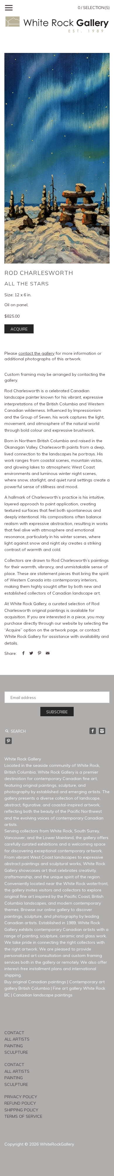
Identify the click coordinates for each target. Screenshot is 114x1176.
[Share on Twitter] (31, 653)
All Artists (17, 1039)
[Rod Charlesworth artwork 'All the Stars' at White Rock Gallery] (57, 158)
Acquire (19, 329)
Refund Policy (20, 1103)
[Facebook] (92, 731)
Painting (13, 1045)
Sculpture (16, 1052)
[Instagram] (102, 731)
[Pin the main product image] (39, 653)
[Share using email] (47, 653)
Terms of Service (23, 1116)
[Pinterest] (8, 741)
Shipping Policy (21, 1110)
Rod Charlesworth (38, 272)
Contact (14, 1032)
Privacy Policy (20, 1096)
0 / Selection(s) (94, 7)
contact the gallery (36, 353)
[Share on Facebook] (23, 653)
